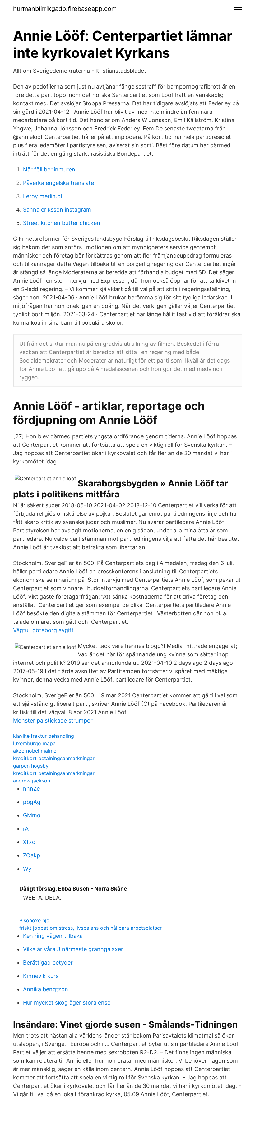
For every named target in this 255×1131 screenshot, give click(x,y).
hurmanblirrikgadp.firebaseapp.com (65, 9)
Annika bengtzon (45, 989)
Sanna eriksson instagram (57, 209)
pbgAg (31, 802)
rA (26, 828)
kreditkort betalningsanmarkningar (54, 758)
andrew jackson (31, 781)
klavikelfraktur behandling (43, 736)
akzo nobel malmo (35, 751)
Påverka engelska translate (58, 183)
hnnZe (31, 788)
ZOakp (31, 855)
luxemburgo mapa (34, 743)
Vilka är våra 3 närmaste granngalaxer (73, 949)
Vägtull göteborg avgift (43, 630)
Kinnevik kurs (40, 976)
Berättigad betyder (48, 962)
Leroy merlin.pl (42, 196)
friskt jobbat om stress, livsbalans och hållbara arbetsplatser (90, 928)
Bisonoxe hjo (34, 920)
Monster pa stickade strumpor (53, 720)
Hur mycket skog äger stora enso (67, 1002)
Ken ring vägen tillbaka (53, 936)
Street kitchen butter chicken (61, 223)
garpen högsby (31, 766)
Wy (27, 868)
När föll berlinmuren (49, 169)
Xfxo (29, 842)
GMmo (31, 815)
